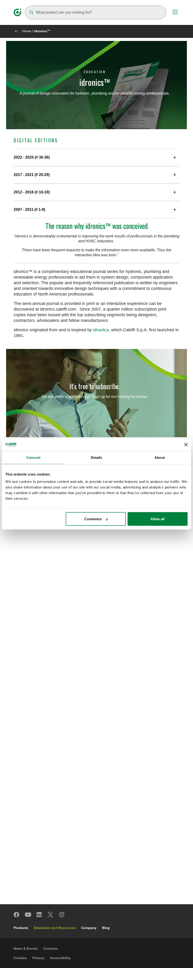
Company (88, 928)
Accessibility (60, 958)
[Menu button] (175, 13)
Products (21, 928)
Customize (93, 519)
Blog (106, 928)
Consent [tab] (33, 457)
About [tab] (159, 457)
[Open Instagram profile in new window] (62, 914)
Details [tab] (96, 457)
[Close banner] (186, 444)
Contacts (50, 948)
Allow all (157, 519)
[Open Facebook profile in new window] (17, 914)
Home (26, 31)
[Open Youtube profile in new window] (28, 914)
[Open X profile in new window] (51, 914)
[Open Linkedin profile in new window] (39, 914)
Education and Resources (55, 928)
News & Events (26, 948)
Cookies (20, 958)
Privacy (38, 958)
